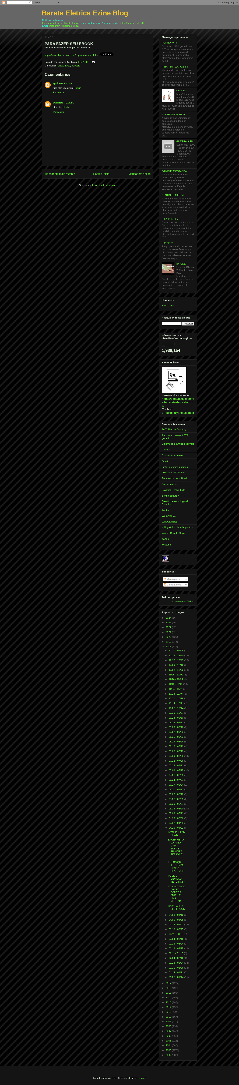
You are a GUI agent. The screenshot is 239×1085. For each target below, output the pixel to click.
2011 (169, 1011)
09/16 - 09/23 (176, 722)
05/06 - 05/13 (176, 813)
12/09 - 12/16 (176, 665)
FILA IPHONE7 (170, 218)
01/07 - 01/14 (176, 977)
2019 (169, 641)
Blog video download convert (178, 443)
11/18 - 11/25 (176, 679)
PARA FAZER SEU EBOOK (176, 907)
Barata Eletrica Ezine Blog (85, 13)
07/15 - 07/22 (176, 765)
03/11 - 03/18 (176, 934)
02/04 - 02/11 (176, 958)
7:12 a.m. (69, 102)
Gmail (165, 461)
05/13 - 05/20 (176, 808)
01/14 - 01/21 (176, 972)
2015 (169, 992)
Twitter (165, 510)
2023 (169, 622)
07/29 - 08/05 (176, 756)
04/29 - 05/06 (176, 818)
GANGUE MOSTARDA (174, 171)
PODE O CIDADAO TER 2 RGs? (176, 878)
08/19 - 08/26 (176, 741)
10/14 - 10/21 (176, 703)
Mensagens (173, 579)
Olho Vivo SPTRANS (173, 472)
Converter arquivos (172, 455)
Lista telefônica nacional (175, 467)
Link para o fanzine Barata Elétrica (61, 23)
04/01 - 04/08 (176, 919)
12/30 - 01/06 (176, 650)
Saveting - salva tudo (173, 489)
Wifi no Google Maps (173, 533)
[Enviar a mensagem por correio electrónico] (92, 62)
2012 (169, 1007)
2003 (169, 1050)
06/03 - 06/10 (176, 794)
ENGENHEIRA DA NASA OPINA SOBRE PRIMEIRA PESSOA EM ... (176, 848)
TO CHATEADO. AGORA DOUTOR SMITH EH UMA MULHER (177, 894)
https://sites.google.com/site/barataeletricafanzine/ (178, 402)
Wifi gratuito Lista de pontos (177, 527)
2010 (169, 1016)
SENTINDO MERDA (173, 195)
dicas (60, 65)
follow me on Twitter (183, 601)
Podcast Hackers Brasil (174, 478)
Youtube (166, 544)
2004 (169, 1045)
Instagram (54, 25)
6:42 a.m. (69, 83)
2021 (169, 632)
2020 (169, 636)
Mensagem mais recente (60, 173)
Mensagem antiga (139, 173)
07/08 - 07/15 (176, 770)
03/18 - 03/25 (176, 929)
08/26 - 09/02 (176, 736)
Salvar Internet (170, 484)
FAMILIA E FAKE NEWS (177, 833)
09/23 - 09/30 (176, 717)
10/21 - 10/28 (176, 698)
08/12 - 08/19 (176, 746)
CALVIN (180, 90)
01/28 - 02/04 (176, 962)
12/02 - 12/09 (176, 669)
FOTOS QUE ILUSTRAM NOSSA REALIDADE (176, 866)
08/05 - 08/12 (176, 751)
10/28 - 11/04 (176, 693)
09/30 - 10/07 (176, 712)
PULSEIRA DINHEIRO (174, 114)
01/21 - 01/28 (176, 967)
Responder (58, 92)
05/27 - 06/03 (176, 799)
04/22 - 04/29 (176, 823)
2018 (169, 646)
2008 (169, 1026)
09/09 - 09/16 (176, 727)
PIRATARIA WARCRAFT (175, 66)
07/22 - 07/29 (176, 760)
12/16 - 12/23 (176, 660)
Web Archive (169, 515)
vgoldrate (58, 83)
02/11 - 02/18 (176, 953)
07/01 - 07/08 (176, 775)
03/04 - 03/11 (176, 938)
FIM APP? (167, 243)
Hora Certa (168, 305)
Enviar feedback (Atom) (104, 185)
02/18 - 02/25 (176, 948)
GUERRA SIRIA (185, 141)
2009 (169, 1021)
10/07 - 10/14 (176, 708)
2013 (169, 1002)
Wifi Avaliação (169, 521)
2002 (169, 1055)
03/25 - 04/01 (176, 924)
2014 (169, 997)
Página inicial (101, 173)
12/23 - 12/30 (176, 655)
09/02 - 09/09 (176, 732)
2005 (169, 1040)
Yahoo (165, 538)
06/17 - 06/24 (176, 784)
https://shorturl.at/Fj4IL (132, 23)
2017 (169, 983)
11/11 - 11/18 (176, 684)
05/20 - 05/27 (176, 803)
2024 (169, 617)
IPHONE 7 (182, 263)
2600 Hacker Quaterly (174, 429)
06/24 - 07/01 (176, 779)
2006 (169, 1035)
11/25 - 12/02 (176, 674)
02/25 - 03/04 (176, 943)
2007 (169, 1031)
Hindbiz (77, 88)
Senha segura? (170, 495)
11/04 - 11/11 (176, 689)
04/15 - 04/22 (176, 827)
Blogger (141, 1078)
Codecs (166, 449)
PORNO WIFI (169, 42)
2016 (169, 988)
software (76, 65)
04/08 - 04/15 (176, 914)
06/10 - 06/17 (176, 789)
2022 (169, 627)
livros (67, 65)
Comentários (173, 584)
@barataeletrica (70, 25)
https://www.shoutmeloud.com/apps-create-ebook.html (72, 55)
